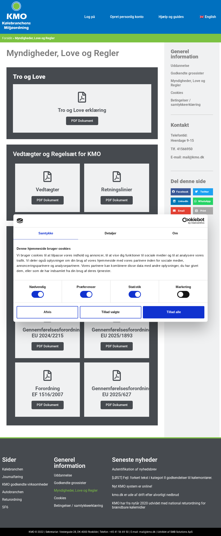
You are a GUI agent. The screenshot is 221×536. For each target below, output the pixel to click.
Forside (7, 38)
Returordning (12, 499)
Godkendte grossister (187, 73)
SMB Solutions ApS (181, 531)
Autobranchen (13, 492)
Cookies (177, 93)
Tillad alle (174, 312)
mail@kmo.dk (147, 531)
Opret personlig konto (127, 17)
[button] (181, 192)
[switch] (86, 294)
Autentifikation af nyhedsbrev (134, 469)
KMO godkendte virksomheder (25, 484)
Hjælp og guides (171, 17)
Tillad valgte (110, 312)
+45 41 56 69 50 (119, 531)
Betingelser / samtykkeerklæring (185, 102)
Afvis (47, 312)
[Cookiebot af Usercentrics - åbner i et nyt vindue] (185, 220)
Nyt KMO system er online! (132, 486)
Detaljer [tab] (111, 233)
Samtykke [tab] (45, 233)
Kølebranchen (12, 469)
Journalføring (12, 477)
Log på (89, 17)
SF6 (5, 507)
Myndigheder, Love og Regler (188, 83)
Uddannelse (180, 66)
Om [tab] (175, 233)
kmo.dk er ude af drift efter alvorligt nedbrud (145, 495)
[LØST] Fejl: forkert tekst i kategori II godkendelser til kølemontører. (162, 478)
